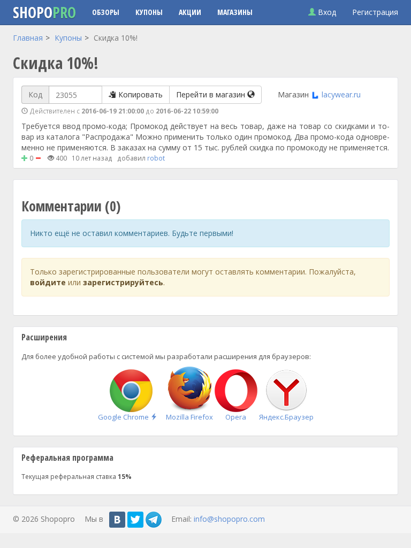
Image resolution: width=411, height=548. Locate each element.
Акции (190, 12)
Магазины (235, 12)
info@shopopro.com (229, 518)
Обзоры (105, 12)
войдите (48, 282)
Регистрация (375, 12)
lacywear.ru (341, 94)
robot (156, 158)
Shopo (44, 12)
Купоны (149, 12)
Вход (326, 12)
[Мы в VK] (117, 520)
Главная (28, 38)
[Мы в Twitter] (135, 520)
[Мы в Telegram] (154, 520)
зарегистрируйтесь (123, 282)
